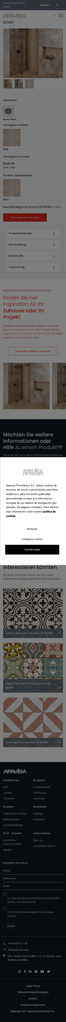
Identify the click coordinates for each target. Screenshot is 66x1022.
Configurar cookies (32, 539)
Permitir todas (32, 549)
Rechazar (32, 528)
